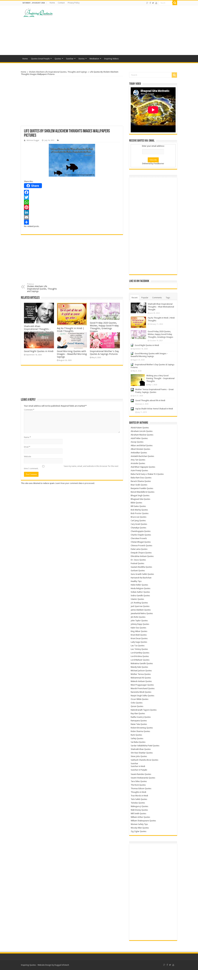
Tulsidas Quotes (138, 803)
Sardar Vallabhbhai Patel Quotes (145, 745)
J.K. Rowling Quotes (139, 603)
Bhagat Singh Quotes (140, 495)
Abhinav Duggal (33, 140)
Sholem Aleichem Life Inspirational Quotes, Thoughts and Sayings (58, 72)
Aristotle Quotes (138, 463)
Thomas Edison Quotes (141, 788)
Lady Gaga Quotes (139, 642)
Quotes (58, 58)
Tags (168, 297)
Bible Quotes (136, 502)
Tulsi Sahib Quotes (139, 799)
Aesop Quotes (137, 442)
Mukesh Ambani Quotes (141, 681)
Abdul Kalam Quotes (140, 427)
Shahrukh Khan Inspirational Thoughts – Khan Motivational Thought (39, 329)
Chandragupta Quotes (141, 531)
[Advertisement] (118, 30)
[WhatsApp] (72, 202)
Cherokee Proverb (139, 538)
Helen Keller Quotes (139, 585)
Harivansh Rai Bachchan (141, 578)
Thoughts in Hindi (138, 792)
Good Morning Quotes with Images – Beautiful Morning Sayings (72, 354)
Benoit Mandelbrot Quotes (142, 492)
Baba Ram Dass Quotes (141, 477)
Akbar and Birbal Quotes (142, 445)
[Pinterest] (72, 207)
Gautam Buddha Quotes (141, 567)
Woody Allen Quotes (140, 828)
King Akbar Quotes (139, 631)
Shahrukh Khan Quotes (141, 749)
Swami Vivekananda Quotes (143, 778)
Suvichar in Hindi (138, 766)
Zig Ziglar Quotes (138, 831)
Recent (135, 297)
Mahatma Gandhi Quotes (142, 663)
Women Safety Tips (139, 824)
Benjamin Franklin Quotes (142, 488)
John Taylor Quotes (139, 620)
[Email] (72, 217)
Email (27, 447)
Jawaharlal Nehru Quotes (142, 613)
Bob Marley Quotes (139, 510)
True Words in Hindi (139, 795)
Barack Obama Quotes (141, 481)
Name (27, 437)
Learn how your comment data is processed (74, 483)
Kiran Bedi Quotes (139, 635)
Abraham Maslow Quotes (142, 435)
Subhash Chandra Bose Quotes (144, 760)
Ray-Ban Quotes (138, 713)
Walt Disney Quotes (139, 810)
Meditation (94, 58)
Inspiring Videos (111, 58)
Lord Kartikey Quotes (140, 653)
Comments (157, 297)
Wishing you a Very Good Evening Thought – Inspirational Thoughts (160, 378)
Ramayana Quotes (139, 720)
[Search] (174, 2)
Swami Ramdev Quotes (141, 774)
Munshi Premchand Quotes (143, 688)
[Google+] (147, 3)
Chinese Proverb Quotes (141, 545)
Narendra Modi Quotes (141, 692)
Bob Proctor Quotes (139, 513)
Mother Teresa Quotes (141, 674)
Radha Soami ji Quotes (141, 717)
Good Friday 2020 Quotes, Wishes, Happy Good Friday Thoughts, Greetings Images (104, 327)
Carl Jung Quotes (138, 520)
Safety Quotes (137, 738)
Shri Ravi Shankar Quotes (142, 753)
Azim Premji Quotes (139, 470)
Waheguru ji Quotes (139, 806)
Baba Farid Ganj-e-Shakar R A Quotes (147, 474)
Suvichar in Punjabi (139, 770)
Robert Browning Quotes (142, 728)
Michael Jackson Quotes (141, 670)
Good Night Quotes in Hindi (38, 351)
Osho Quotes (136, 703)
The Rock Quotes (138, 785)
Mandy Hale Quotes (139, 667)
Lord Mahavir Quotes (140, 660)
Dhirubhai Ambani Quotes (142, 556)
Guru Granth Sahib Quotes (142, 574)
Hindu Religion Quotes (140, 588)
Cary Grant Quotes (139, 524)
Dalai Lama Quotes (139, 549)
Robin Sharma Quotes (140, 731)
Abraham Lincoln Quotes (142, 431)
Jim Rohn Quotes (138, 617)
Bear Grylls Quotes (139, 485)
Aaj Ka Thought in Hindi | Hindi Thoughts (70, 329)
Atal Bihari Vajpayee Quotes (143, 467)
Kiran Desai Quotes (139, 638)
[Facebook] (150, 3)
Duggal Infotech (61, 965)
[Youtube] (156, 3)
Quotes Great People (40, 58)
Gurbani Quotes (138, 570)
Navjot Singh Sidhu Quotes (142, 695)
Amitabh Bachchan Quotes (142, 456)
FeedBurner (159, 163)
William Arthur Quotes (140, 817)
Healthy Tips (136, 581)
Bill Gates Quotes (138, 506)
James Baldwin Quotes (141, 610)
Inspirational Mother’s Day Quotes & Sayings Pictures (104, 352)
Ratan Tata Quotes (139, 724)
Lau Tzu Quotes (137, 645)
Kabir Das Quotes (138, 628)
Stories (81, 58)
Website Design (44, 965)
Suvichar (69, 58)
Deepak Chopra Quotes (141, 552)
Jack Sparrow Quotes (140, 606)
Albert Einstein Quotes (140, 449)
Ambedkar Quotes (139, 452)
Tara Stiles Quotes (139, 781)
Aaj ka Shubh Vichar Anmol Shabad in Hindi (154, 408)
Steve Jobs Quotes (139, 756)
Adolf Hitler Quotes (139, 438)
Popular (144, 297)
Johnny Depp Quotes (140, 624)
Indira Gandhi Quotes (140, 595)
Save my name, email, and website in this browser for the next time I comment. (71, 467)
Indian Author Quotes (140, 592)
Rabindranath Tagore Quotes (144, 710)
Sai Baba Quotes (138, 742)
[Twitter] (153, 3)
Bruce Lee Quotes (138, 517)
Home (52, 3)
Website (27, 456)
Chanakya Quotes (138, 527)
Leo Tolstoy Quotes (139, 649)
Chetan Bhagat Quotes (141, 542)
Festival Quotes (137, 563)
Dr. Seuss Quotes (138, 560)
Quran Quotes (137, 706)
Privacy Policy (74, 3)
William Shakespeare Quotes (143, 820)
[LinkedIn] (72, 212)
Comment (29, 410)
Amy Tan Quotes (138, 460)
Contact (61, 3)
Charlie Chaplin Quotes (141, 535)
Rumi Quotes (136, 735)
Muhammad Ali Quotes (141, 678)
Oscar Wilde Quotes (139, 699)
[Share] (72, 222)
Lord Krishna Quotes (140, 656)
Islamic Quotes (137, 599)
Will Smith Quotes (138, 813)
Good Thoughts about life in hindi (150, 400)
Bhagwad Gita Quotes (140, 499)
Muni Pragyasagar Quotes (142, 685)
